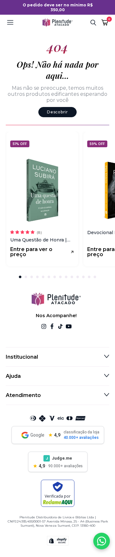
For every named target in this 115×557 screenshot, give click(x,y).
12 (83, 277)
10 (72, 277)
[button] (22, 22)
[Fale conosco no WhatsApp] (101, 541)
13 (89, 277)
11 (77, 277)
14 (95, 277)
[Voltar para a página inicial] (57, 22)
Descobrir (57, 112)
